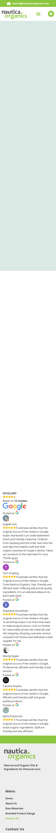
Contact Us (12, 818)
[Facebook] (51, 14)
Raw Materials (14, 808)
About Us (11, 803)
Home (9, 798)
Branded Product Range (20, 813)
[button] (38, 13)
